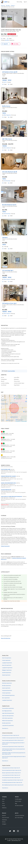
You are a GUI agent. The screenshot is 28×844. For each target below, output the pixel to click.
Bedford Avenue (6, 106)
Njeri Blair (7, 40)
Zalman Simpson (6, 279)
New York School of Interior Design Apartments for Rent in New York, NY (14, 757)
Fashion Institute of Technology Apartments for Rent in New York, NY (13, 743)
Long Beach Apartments (7, 662)
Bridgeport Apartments (7, 670)
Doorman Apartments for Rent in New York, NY (11, 770)
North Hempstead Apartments (8, 695)
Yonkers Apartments (6, 660)
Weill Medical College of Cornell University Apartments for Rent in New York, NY (13, 753)
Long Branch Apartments (7, 667)
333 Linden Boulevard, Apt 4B (9, 171)
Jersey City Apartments (6, 665)
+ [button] (2, 396)
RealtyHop (4, 807)
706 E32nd (4, 237)
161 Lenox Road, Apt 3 (7, 270)
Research (4, 815)
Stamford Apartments (6, 672)
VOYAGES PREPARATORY (6, 489)
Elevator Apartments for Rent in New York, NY (11, 772)
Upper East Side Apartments (8, 715)
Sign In (25, 1)
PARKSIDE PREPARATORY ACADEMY (8, 476)
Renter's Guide (18, 801)
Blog (16, 803)
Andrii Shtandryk (6, 180)
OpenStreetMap (24, 421)
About (3, 799)
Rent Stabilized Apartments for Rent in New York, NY (12, 785)
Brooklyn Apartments (6, 685)
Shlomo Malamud (7, 147)
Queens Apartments (6, 688)
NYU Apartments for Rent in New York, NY (10, 735)
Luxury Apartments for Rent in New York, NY (11, 775)
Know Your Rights (11, 371)
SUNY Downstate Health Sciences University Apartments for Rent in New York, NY (13, 749)
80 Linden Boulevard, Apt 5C (9, 204)
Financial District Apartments (8, 708)
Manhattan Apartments (7, 683)
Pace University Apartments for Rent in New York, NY (12, 740)
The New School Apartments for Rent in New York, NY (13, 746)
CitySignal (4, 824)
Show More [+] (5, 728)
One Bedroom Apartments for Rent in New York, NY (12, 780)
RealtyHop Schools (5, 504)
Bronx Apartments (6, 697)
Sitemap (3, 821)
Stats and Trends (5, 817)
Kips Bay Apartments (6, 723)
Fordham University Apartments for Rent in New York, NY (13, 737)
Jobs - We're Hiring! (19, 817)
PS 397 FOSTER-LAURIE (5, 469)
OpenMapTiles (18, 421)
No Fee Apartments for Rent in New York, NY (11, 777)
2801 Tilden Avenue (7, 139)
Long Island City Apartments (8, 725)
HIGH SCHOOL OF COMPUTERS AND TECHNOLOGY (11, 496)
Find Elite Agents (18, 799)
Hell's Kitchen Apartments (7, 718)
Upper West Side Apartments (8, 713)
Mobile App (4, 819)
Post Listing (19, 1)
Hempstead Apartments (7, 690)
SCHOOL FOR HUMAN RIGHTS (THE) (8, 483)
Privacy (3, 805)
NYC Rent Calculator (19, 805)
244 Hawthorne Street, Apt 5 (9, 303)
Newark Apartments (6, 675)
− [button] (2, 398)
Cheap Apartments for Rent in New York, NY (11, 767)
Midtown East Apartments (7, 720)
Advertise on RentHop (19, 815)
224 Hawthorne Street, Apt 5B (9, 72)
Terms (3, 803)
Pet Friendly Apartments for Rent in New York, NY (12, 782)
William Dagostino (7, 115)
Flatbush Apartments (5, 546)
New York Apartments (6, 657)
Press (3, 801)
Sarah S (4, 82)
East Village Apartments (7, 710)
